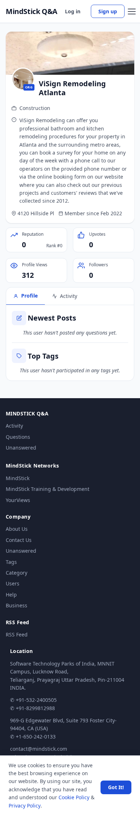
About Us (17, 528)
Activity (14, 425)
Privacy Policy (25, 805)
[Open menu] (132, 11)
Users (12, 583)
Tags (11, 561)
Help (11, 594)
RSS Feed (17, 634)
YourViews (18, 500)
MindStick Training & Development (47, 489)
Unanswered (21, 447)
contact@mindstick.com (38, 748)
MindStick (17, 478)
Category (16, 572)
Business (16, 605)
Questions (18, 436)
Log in (72, 11)
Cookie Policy (74, 797)
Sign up (107, 11)
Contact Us (19, 540)
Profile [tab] (29, 295)
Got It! (116, 787)
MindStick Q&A (31, 11)
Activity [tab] (68, 296)
